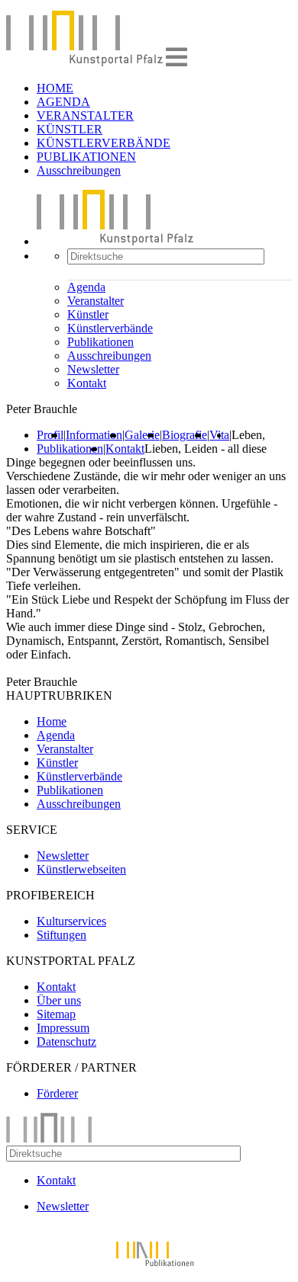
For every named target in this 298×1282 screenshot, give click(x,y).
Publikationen (100, 341)
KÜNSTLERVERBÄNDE (103, 142)
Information (94, 434)
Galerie (142, 434)
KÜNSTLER (69, 129)
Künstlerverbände (110, 328)
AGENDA (63, 101)
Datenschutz (66, 1041)
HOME (55, 88)
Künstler (88, 314)
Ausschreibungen (79, 170)
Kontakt (86, 383)
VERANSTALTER (85, 115)
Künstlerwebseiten (81, 869)
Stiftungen (61, 934)
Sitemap (56, 1014)
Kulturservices (71, 921)
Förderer (57, 1093)
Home (51, 721)
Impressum (63, 1027)
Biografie (184, 434)
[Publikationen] (149, 1268)
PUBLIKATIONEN (86, 156)
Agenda (86, 286)
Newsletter (93, 369)
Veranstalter (95, 300)
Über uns (59, 1000)
